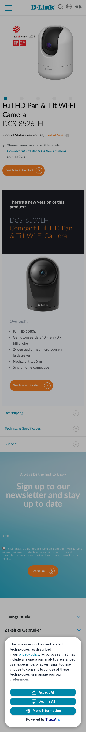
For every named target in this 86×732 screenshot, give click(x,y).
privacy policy (29, 654)
